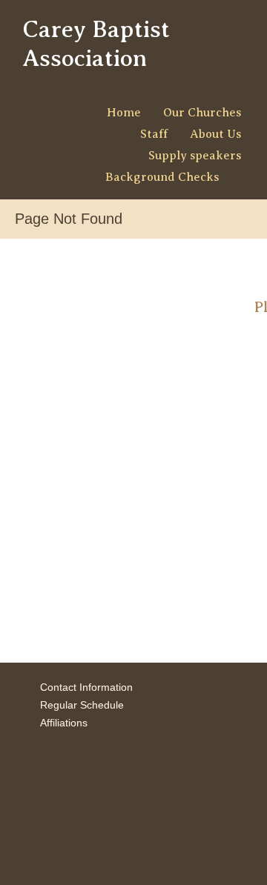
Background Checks (162, 177)
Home (124, 112)
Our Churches (202, 112)
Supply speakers (194, 155)
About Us (215, 134)
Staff (154, 134)
